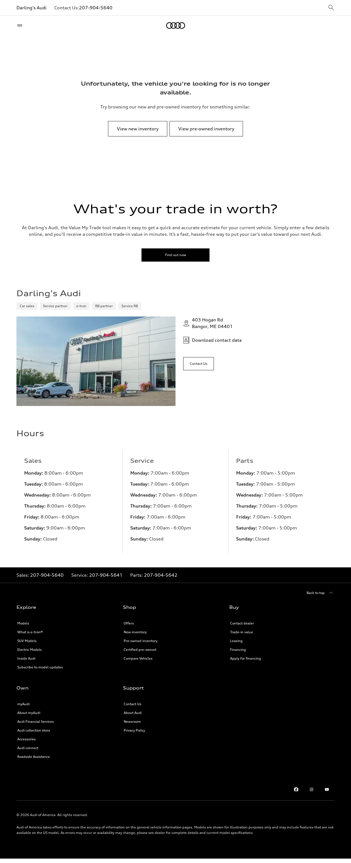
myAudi (23, 704)
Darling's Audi (31, 7)
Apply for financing (245, 658)
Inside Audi (26, 658)
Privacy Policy (134, 730)
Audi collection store (33, 730)
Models (23, 623)
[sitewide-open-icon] (331, 8)
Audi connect (27, 748)
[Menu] (21, 26)
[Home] (175, 25)
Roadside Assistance (33, 757)
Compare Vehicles (138, 658)
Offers (129, 623)
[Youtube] (327, 789)
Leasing (236, 641)
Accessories (26, 739)
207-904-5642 (160, 575)
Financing (238, 650)
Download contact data (217, 340)
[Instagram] (311, 789)
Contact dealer (242, 623)
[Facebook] (296, 789)
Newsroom (132, 721)
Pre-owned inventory (140, 641)
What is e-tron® (30, 632)
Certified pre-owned (140, 650)
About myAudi (28, 713)
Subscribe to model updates (40, 667)
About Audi (133, 713)
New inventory (135, 632)
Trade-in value (241, 632)
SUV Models (26, 641)
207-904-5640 (95, 7)
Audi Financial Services (35, 721)
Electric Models (29, 650)
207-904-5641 (106, 575)
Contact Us (132, 704)
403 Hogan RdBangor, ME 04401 (212, 323)
